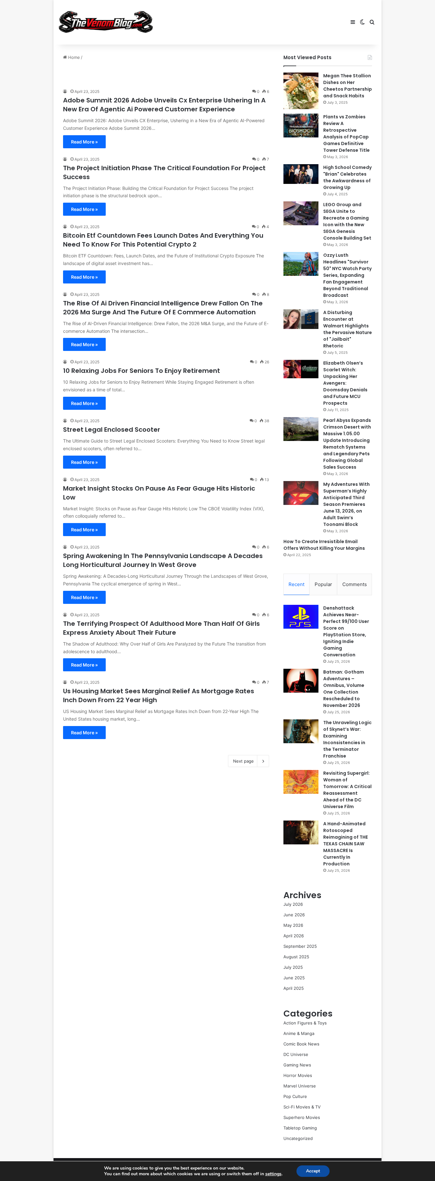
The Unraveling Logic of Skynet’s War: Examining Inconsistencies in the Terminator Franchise (347, 739)
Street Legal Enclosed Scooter (111, 429)
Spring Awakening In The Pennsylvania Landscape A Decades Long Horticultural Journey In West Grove (163, 560)
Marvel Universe (299, 1085)
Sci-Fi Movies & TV (302, 1106)
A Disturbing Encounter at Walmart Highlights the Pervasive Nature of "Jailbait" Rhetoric (347, 329)
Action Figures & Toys (305, 1022)
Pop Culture (295, 1096)
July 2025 (293, 967)
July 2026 (293, 904)
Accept (313, 1171)
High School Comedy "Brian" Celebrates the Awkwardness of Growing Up (347, 177)
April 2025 (293, 988)
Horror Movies (297, 1075)
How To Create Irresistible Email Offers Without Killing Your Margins (324, 544)
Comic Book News (301, 1043)
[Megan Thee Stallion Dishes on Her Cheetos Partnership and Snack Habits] (300, 91)
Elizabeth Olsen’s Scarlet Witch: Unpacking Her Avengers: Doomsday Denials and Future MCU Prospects (345, 383)
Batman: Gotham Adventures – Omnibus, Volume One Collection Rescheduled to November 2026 (343, 689)
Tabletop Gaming (300, 1127)
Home (73, 57)
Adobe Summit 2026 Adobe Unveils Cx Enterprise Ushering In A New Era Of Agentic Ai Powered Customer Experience (164, 105)
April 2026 (293, 935)
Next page (243, 761)
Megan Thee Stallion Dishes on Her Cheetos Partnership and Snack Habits (347, 86)
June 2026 (294, 914)
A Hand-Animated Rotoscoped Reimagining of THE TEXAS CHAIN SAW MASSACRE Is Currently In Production (345, 844)
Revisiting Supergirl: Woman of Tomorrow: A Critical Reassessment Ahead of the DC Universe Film (347, 790)
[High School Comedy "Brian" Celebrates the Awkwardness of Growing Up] (300, 174)
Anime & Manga (298, 1033)
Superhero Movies (301, 1117)
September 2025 (300, 946)
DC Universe (295, 1054)
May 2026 (293, 925)
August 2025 (296, 956)
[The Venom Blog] (106, 22)
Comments (354, 584)
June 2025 (294, 977)
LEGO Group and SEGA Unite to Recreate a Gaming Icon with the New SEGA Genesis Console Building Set (347, 221)
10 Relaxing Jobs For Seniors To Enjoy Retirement (141, 370)
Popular (323, 584)
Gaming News (297, 1064)
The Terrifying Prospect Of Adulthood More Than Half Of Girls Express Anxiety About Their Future (161, 628)
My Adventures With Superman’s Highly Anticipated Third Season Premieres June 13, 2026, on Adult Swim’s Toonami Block (346, 504)
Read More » (84, 141)
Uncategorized (298, 1138)
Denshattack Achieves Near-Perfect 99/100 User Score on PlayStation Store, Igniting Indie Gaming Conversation (346, 631)
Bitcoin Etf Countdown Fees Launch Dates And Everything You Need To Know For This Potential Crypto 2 (163, 240)
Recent (296, 584)
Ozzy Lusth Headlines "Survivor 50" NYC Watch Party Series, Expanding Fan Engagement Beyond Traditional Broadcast (347, 275)
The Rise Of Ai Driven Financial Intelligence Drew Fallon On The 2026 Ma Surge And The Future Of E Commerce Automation (163, 308)
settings (273, 1174)
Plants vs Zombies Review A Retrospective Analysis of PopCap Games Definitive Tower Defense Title (346, 133)
